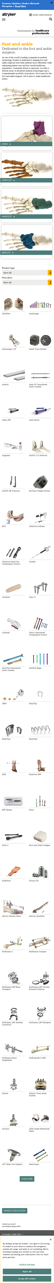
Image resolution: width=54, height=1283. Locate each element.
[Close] (51, 1239)
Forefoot (7, 180)
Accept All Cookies (27, 1279)
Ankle (5, 144)
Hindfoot (7, 216)
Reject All (27, 1271)
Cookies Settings (27, 1264)
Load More (27, 1179)
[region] (27, 1259)
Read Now (20, 6)
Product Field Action (14, 1210)
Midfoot (6, 252)
